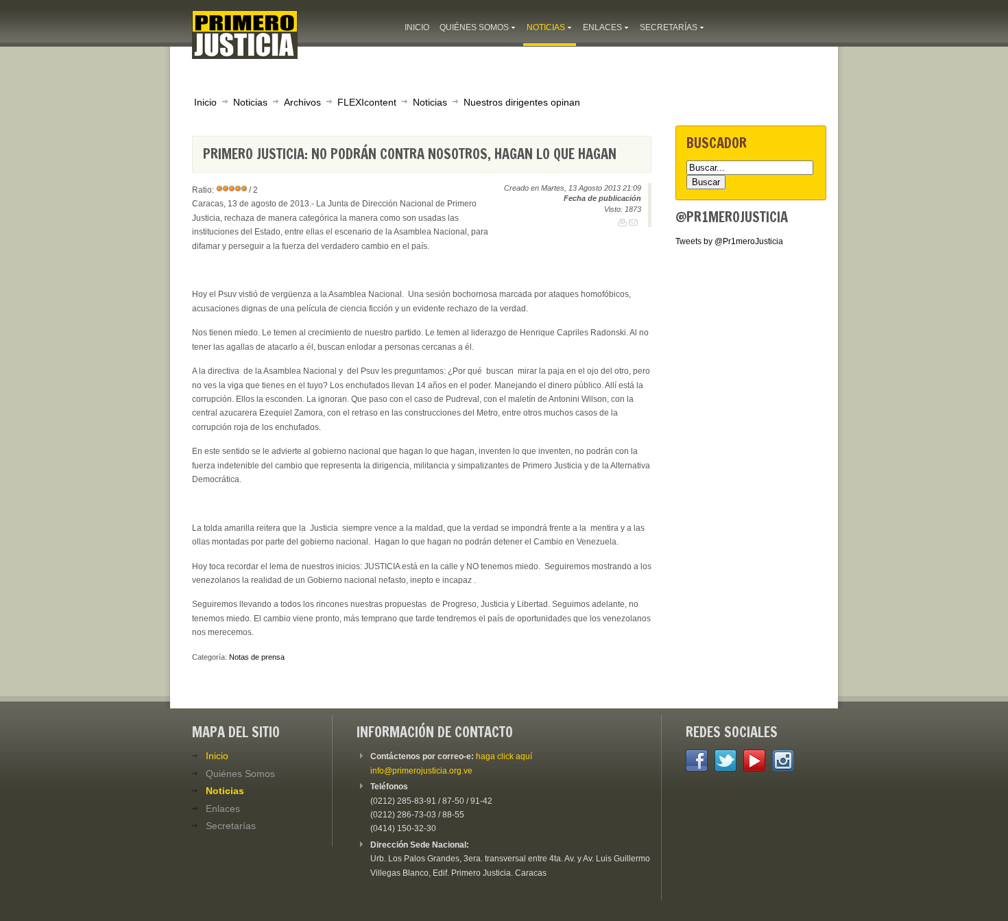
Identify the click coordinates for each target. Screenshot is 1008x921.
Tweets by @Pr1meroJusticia (729, 241)
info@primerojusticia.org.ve (421, 771)
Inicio (205, 102)
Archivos (302, 102)
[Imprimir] (622, 223)
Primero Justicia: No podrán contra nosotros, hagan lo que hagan (409, 154)
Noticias (250, 102)
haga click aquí (504, 756)
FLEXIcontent (366, 102)
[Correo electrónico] (633, 223)
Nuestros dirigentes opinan (522, 102)
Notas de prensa (257, 657)
